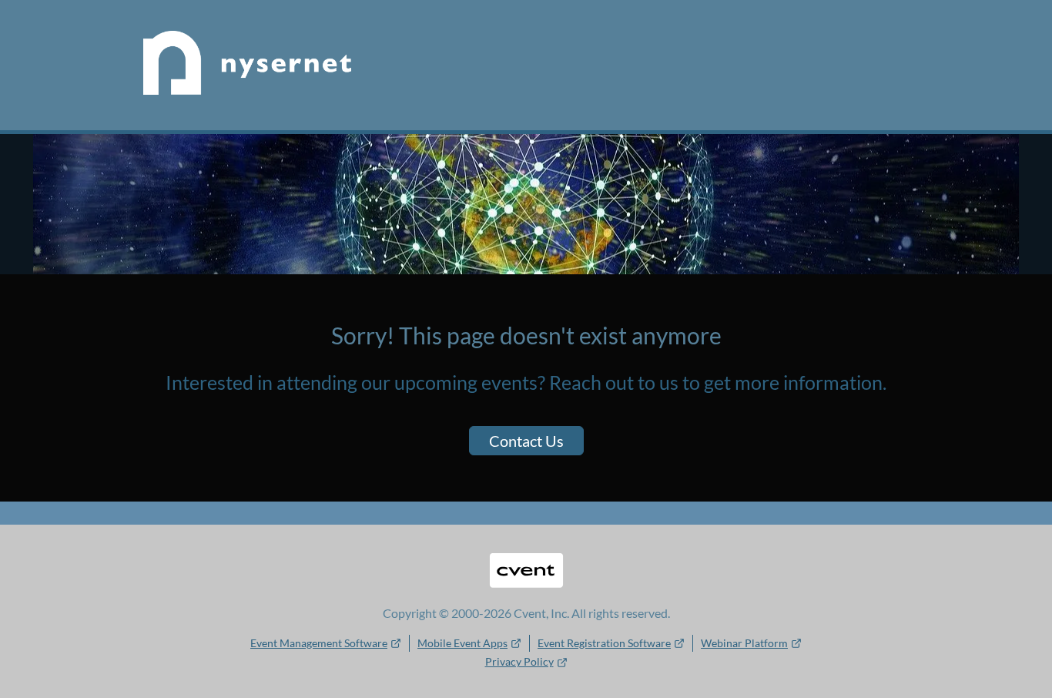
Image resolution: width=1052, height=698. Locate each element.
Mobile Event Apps (462, 642)
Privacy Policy (519, 661)
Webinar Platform (744, 642)
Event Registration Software (604, 642)
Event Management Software (318, 642)
